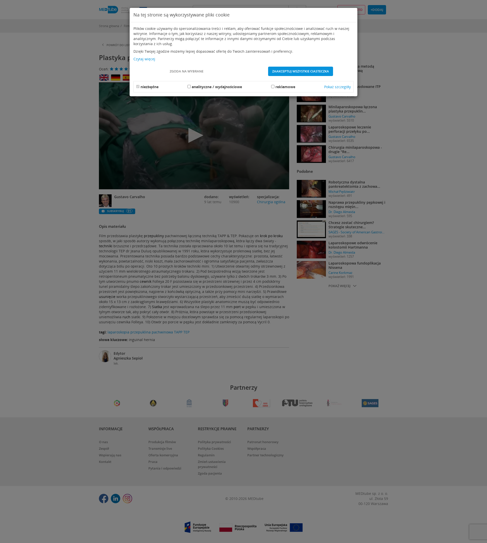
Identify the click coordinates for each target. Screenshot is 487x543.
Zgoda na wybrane (186, 71)
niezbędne (150, 86)
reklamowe (285, 86)
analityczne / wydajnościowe (217, 86)
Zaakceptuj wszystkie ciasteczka (300, 71)
